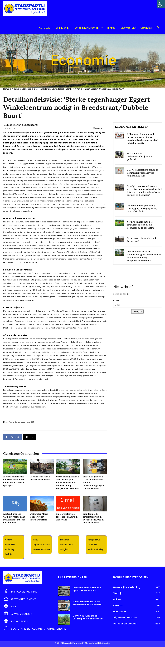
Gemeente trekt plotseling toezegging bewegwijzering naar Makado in (142, 208)
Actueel (44, 27)
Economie (26, 89)
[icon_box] (20, 591)
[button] (158, 28)
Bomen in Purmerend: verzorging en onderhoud (88, 617)
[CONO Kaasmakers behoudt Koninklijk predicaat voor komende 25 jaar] (119, 170)
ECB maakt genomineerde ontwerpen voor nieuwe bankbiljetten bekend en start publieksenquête (142, 138)
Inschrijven (137, 311)
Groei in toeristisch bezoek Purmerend (40, 478)
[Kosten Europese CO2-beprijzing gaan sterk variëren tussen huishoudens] (15, 503)
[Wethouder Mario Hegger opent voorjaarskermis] (42, 503)
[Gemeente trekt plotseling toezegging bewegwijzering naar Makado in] (119, 206)
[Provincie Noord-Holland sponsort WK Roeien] (64, 591)
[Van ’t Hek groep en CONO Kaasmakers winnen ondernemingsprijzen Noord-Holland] (95, 466)
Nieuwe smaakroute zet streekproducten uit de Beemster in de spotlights (14, 481)
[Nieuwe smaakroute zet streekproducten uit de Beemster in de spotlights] (15, 466)
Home (6, 89)
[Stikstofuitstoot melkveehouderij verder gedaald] (119, 154)
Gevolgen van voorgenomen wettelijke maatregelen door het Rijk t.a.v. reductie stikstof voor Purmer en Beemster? (144, 190)
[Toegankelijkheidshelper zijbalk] (161, 4)
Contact (146, 27)
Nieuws (15, 89)
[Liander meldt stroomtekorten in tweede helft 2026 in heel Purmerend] (95, 503)
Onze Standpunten (87, 27)
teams (111, 27)
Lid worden (128, 27)
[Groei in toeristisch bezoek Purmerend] (42, 466)
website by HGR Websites (98, 643)
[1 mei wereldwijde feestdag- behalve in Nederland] (68, 503)
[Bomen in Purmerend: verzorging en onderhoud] (64, 619)
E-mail (116, 300)
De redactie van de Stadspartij (21, 124)
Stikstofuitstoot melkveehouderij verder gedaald (140, 156)
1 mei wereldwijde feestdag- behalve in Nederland (67, 517)
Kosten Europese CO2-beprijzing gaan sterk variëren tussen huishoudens (14, 518)
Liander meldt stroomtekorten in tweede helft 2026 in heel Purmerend (93, 518)
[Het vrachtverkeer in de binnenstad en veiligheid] (64, 605)
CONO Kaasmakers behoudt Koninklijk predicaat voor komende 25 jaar (142, 172)
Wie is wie (62, 27)
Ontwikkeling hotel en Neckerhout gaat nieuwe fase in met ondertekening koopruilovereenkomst (68, 482)
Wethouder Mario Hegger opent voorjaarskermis (39, 517)
